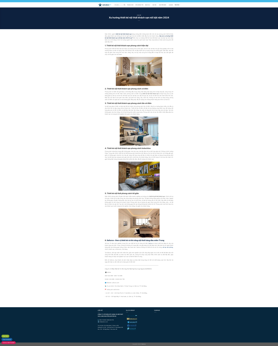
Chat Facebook (7, 339)
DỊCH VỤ (147, 5)
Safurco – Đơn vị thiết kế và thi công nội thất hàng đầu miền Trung (135, 240)
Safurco (150, 243)
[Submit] (124, 5)
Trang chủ (130, 5)
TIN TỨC (177, 5)
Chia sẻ (139, 15)
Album (171, 5)
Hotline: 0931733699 (8, 342)
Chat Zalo (5, 336)
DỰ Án (154, 5)
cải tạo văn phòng (167, 247)
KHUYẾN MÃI (162, 5)
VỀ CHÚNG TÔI (139, 5)
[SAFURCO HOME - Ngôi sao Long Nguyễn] (105, 5)
